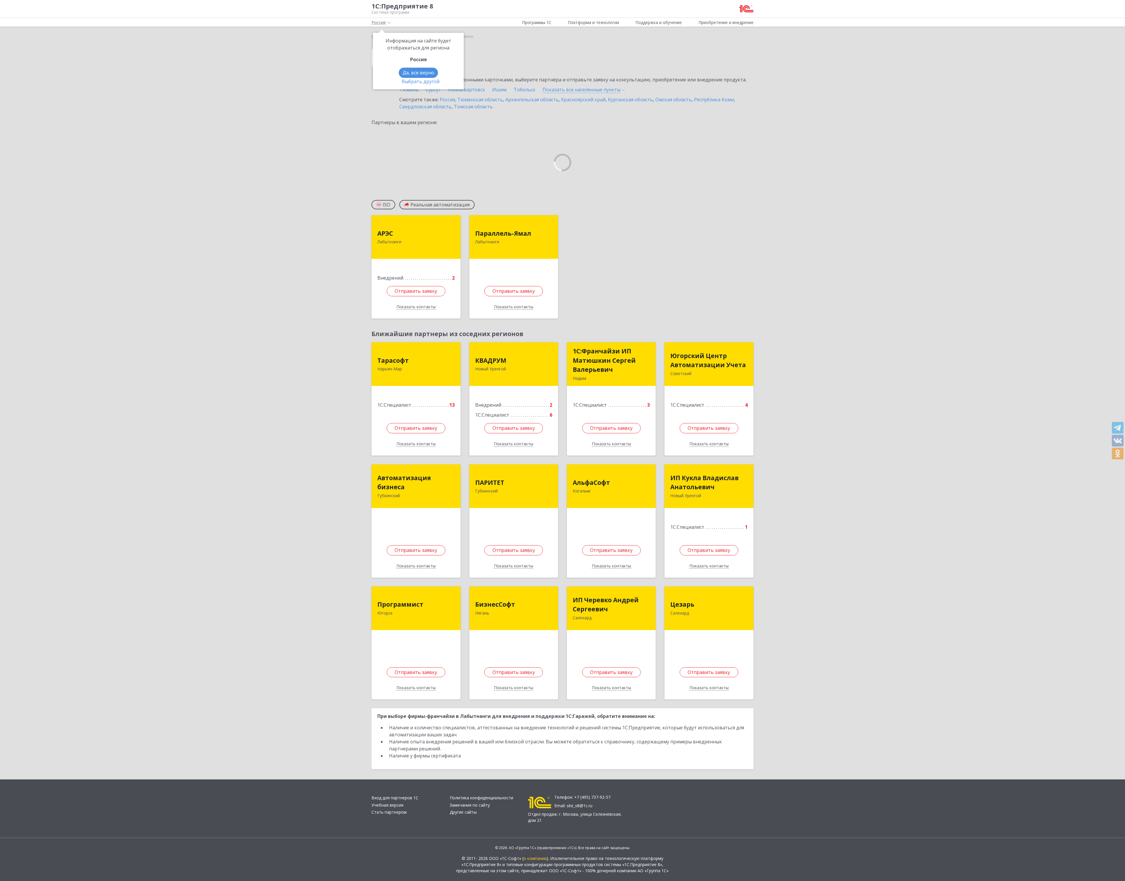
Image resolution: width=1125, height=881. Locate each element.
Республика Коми (714, 99)
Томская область (473, 106)
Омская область (673, 99)
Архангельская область (532, 99)
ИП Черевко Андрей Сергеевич (606, 604)
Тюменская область (480, 99)
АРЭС (385, 233)
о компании (535, 858)
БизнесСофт (495, 604)
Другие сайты (463, 812)
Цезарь (682, 604)
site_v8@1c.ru (579, 805)
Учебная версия (387, 805)
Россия (447, 99)
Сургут (433, 89)
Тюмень (409, 89)
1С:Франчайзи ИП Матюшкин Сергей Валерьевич (604, 360)
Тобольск (525, 89)
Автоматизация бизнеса (404, 482)
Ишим (499, 89)
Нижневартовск (466, 89)
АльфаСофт (591, 482)
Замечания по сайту (470, 805)
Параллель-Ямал (503, 233)
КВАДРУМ (490, 360)
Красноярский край (583, 99)
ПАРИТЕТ (489, 482)
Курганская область (630, 99)
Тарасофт (393, 360)
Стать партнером (389, 812)
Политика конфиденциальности (481, 797)
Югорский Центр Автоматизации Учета (708, 360)
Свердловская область (425, 106)
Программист (400, 604)
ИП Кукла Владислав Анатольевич (704, 482)
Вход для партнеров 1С (394, 797)
